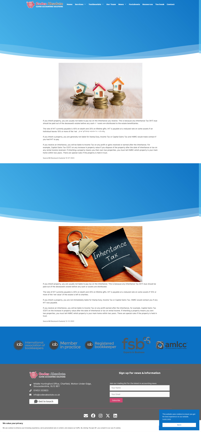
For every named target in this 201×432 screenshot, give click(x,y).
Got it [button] (179, 425)
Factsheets (134, 5)
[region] (100, 426)
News (121, 5)
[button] (116, 400)
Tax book (159, 5)
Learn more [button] (166, 419)
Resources (147, 5)
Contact (171, 5)
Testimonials (95, 5)
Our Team (111, 5)
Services (79, 5)
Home (69, 5)
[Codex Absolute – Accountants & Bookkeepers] (45, 4)
